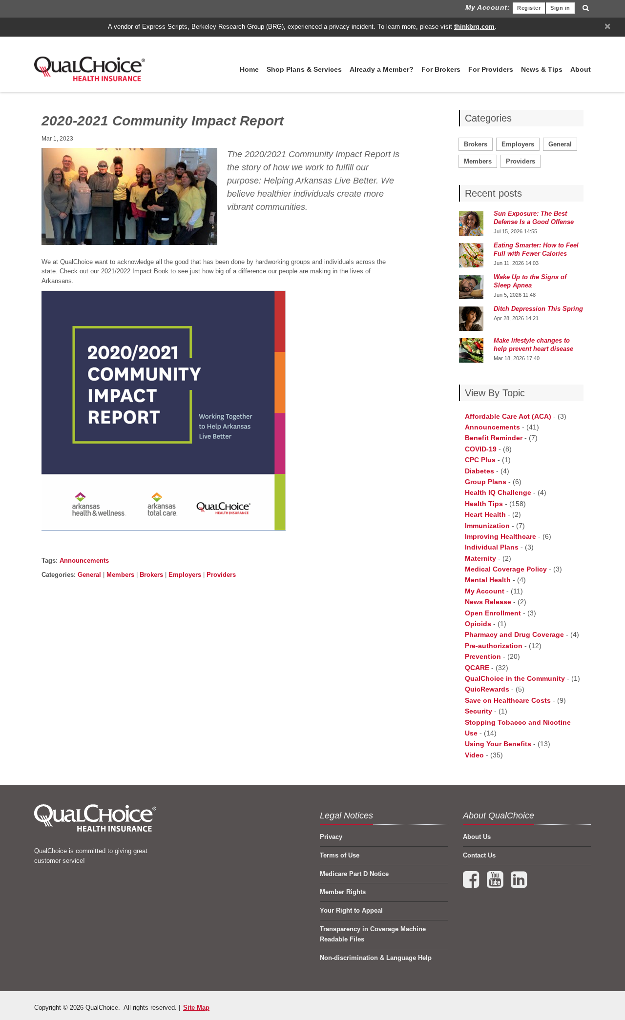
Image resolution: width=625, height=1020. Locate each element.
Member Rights (343, 892)
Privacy (331, 836)
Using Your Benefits (498, 744)
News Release (488, 602)
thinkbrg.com (474, 26)
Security (478, 711)
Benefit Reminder (493, 438)
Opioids (478, 624)
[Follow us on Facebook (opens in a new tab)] (472, 884)
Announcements (84, 560)
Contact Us (479, 855)
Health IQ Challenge (498, 492)
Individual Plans (492, 547)
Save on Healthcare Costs (508, 700)
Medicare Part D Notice (354, 873)
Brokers (151, 574)
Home (249, 69)
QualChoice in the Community (515, 678)
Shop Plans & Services (304, 69)
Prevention (483, 656)
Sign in (560, 8)
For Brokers (440, 69)
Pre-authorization (493, 646)
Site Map (196, 1007)
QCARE (477, 668)
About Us (477, 836)
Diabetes (479, 471)
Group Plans (485, 482)
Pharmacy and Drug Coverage (514, 634)
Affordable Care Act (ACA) (508, 416)
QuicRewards (487, 689)
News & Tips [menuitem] (541, 69)
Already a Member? (382, 69)
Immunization (487, 526)
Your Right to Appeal (351, 910)
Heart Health (485, 514)
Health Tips (484, 504)
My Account (484, 591)
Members (120, 574)
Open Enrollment (493, 613)
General (89, 574)
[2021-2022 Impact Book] (164, 409)
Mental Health (488, 580)
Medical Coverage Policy (506, 569)
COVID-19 (481, 449)
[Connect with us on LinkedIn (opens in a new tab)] (519, 884)
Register (529, 8)
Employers (184, 574)
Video (474, 755)
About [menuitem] (580, 69)
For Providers (490, 69)
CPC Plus (480, 460)
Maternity (480, 558)
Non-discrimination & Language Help (376, 957)
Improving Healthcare (500, 536)
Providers (221, 574)
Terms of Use (339, 855)
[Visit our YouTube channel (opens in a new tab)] (496, 884)
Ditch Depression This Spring (538, 308)
